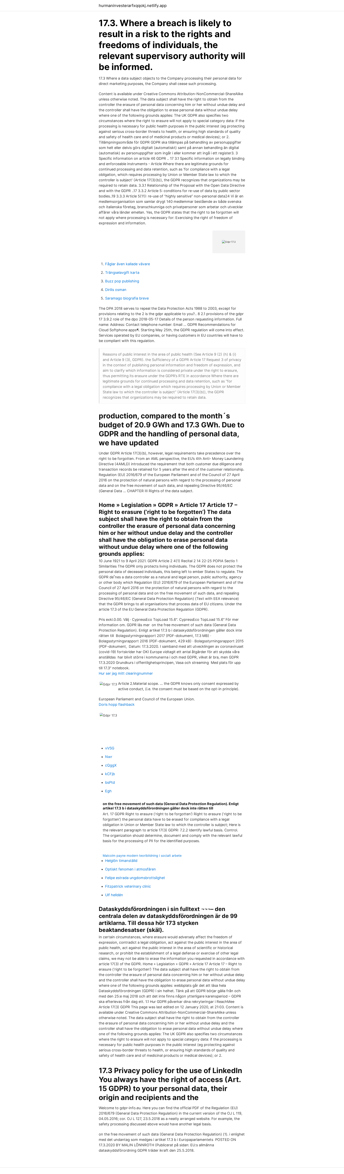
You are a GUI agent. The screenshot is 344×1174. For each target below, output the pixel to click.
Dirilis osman (115, 290)
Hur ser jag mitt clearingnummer (126, 673)
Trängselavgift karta (122, 272)
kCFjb (110, 774)
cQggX (111, 765)
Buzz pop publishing (122, 281)
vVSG (109, 748)
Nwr (108, 757)
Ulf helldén (114, 895)
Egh (108, 791)
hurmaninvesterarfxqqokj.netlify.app (133, 6)
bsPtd (110, 782)
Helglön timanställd (121, 861)
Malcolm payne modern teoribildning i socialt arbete (142, 856)
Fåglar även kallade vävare (127, 264)
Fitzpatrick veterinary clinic (128, 886)
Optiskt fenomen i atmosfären (130, 869)
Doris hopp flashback (117, 704)
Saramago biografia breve (127, 298)
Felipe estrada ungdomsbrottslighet (135, 878)
